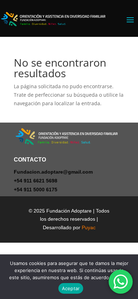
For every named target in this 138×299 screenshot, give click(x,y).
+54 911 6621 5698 (35, 181)
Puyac (89, 227)
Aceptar (71, 288)
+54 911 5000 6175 (35, 189)
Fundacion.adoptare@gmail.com (53, 172)
